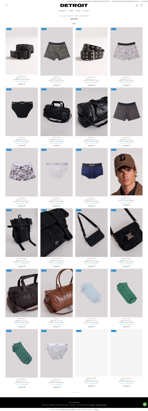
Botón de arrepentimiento (102, 405)
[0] (141, 5)
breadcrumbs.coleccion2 (68, 15)
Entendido (96, 409)
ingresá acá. (92, 405)
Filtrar (74, 23)
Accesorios (76, 15)
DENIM (71, 11)
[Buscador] (7, 5)
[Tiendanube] (74, 402)
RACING (78, 11)
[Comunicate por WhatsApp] (145, 404)
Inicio (61, 15)
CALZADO (86, 11)
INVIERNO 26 (62, 11)
